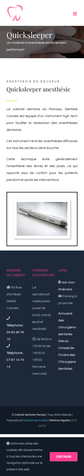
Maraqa (55, 109)
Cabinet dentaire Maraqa (30, 414)
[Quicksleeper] (42, 203)
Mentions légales (59, 420)
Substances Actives (35, 420)
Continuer (63, 457)
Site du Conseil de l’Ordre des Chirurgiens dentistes (67, 354)
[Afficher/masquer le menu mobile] (75, 13)
